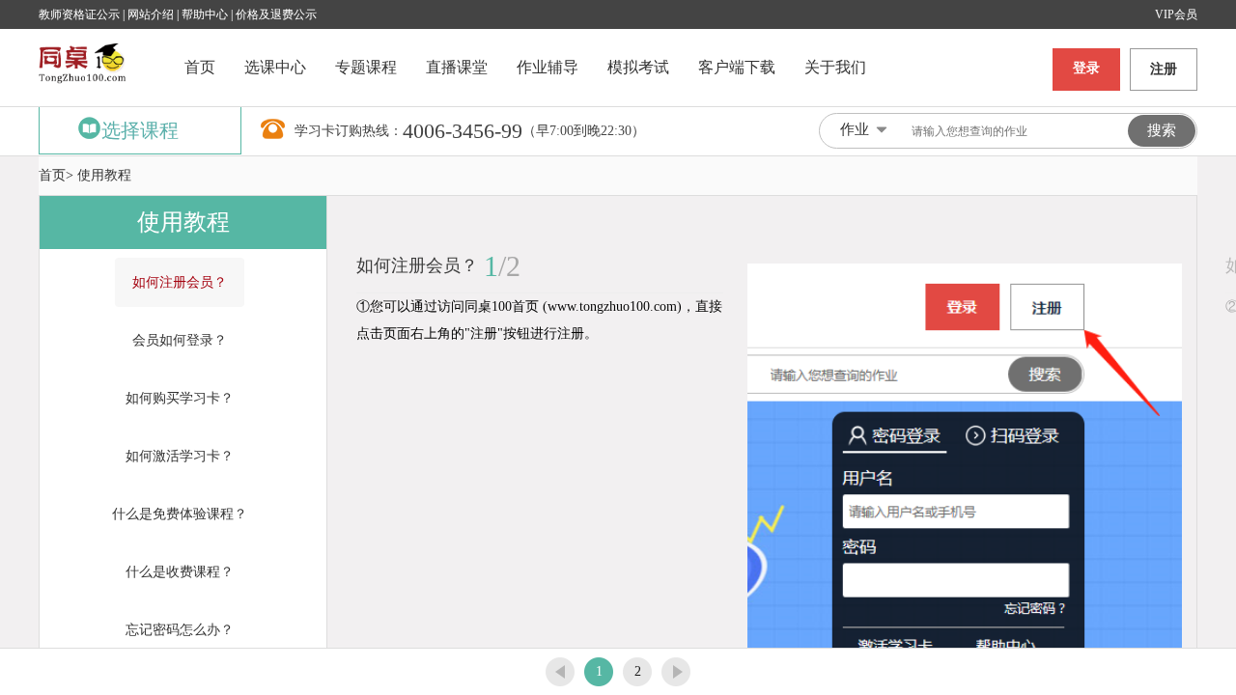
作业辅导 (547, 67)
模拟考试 (638, 67)
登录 (1086, 68)
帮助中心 (205, 14)
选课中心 (275, 67)
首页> (56, 175)
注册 (1163, 69)
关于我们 (835, 67)
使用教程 (104, 175)
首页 (199, 67)
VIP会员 (1176, 14)
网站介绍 (152, 14)
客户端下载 (736, 67)
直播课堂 (457, 67)
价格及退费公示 (276, 14)
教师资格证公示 (79, 14)
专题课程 (366, 67)
